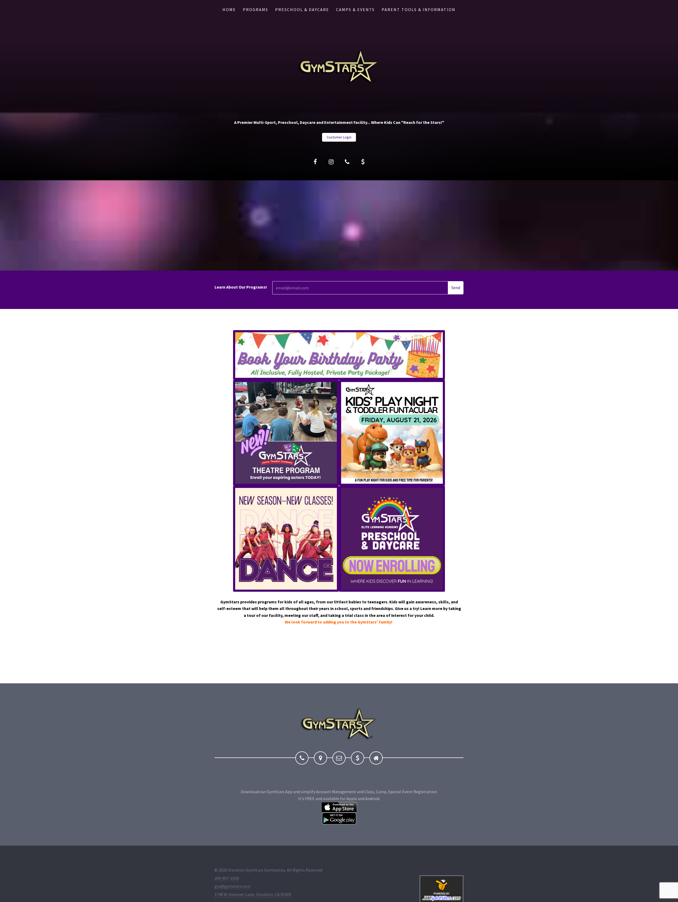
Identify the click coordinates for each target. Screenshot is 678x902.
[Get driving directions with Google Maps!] (320, 758)
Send (455, 287)
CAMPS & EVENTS (355, 9)
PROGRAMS (255, 9)
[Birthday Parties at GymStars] (339, 354)
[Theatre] (286, 432)
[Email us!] (339, 758)
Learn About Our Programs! (241, 287)
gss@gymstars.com (232, 886)
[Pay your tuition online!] (362, 161)
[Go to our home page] (376, 758)
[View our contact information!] (347, 161)
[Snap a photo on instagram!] (331, 161)
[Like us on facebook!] (315, 161)
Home (229, 9)
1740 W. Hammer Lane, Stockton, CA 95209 (253, 894)
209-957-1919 (227, 878)
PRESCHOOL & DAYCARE (302, 9)
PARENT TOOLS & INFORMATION (419, 9)
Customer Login (339, 137)
